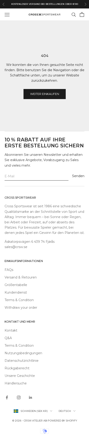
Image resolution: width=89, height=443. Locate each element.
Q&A (8, 338)
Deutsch (65, 411)
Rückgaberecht (17, 368)
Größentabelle (16, 285)
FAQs (9, 270)
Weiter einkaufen (44, 94)
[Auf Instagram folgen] (18, 397)
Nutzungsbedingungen (23, 353)
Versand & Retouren (21, 277)
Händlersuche (16, 383)
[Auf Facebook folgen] (7, 397)
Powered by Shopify (62, 420)
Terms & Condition (19, 300)
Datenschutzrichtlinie (22, 361)
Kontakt (11, 330)
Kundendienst (16, 292)
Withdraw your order (21, 307)
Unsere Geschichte (20, 376)
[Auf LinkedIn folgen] (30, 397)
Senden (78, 176)
